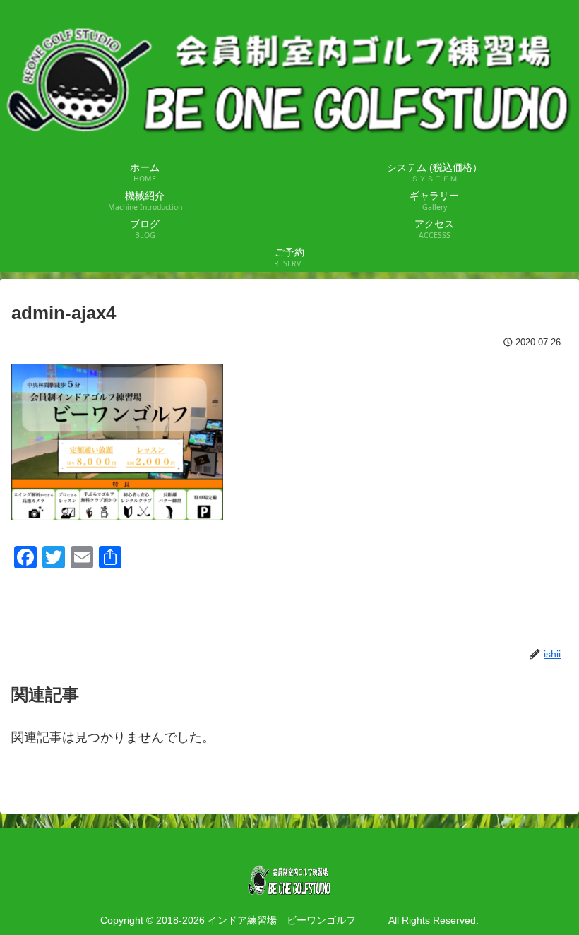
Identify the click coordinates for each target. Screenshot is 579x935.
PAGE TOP (552, 895)
